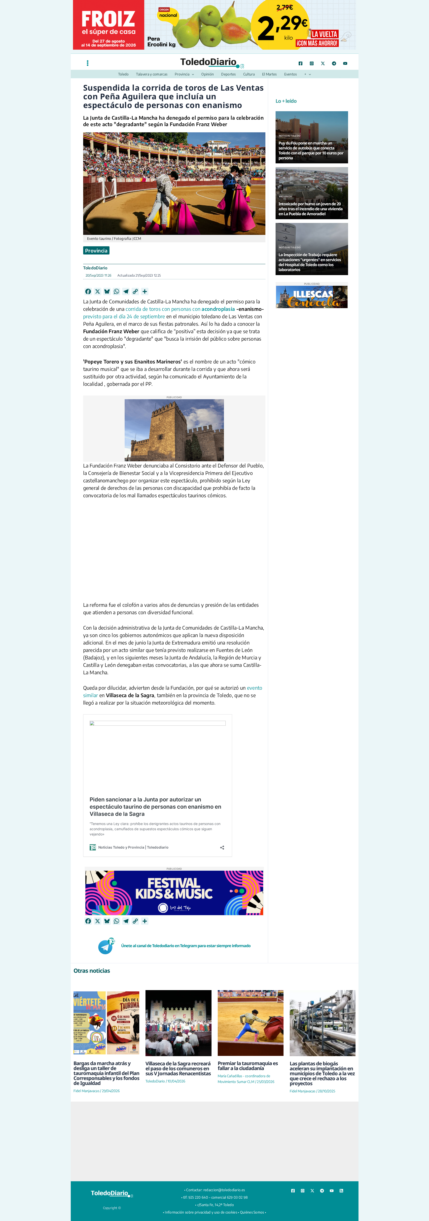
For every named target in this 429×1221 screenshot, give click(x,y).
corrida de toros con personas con (163, 309)
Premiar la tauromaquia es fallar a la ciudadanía (248, 1066)
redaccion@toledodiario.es (224, 1190)
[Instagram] (311, 63)
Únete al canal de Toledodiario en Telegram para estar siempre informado (185, 945)
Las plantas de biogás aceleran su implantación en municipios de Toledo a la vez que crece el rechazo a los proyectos (322, 1073)
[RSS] (341, 1191)
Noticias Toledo (290, 135)
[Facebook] (300, 63)
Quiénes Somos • (253, 1212)
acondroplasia (218, 309)
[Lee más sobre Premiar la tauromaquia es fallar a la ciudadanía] (251, 1023)
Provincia (96, 250)
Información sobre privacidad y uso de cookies (201, 1212)
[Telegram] (334, 63)
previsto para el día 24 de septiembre (124, 316)
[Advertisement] (214, 1141)
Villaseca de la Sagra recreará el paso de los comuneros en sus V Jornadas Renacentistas (178, 1068)
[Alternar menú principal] (88, 63)
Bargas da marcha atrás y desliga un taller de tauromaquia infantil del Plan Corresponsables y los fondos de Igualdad (106, 1073)
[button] (191, 74)
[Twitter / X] (323, 63)
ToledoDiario (95, 267)
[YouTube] (345, 63)
